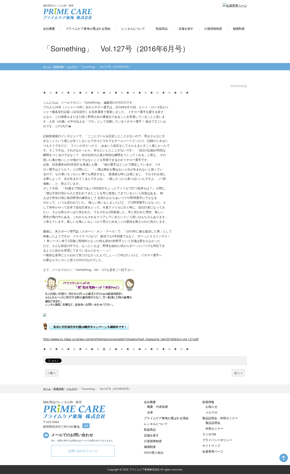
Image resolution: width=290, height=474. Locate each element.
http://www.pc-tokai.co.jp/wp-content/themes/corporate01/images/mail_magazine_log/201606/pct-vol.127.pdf (120, 339)
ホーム (47, 67)
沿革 (150, 412)
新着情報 (58, 67)
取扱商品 (162, 28)
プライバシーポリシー (217, 440)
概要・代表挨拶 (157, 407)
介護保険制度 (213, 28)
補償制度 (239, 28)
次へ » (238, 373)
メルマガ (211, 412)
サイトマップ (211, 446)
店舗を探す (186, 28)
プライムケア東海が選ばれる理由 (88, 28)
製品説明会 (213, 423)
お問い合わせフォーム (83, 451)
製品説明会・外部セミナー (220, 418)
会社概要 (49, 28)
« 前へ (52, 373)
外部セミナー (214, 428)
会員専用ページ (212, 451)
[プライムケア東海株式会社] (67, 18)
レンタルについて (133, 28)
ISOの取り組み (154, 452)
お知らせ (211, 407)
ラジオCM (209, 434)
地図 (86, 426)
